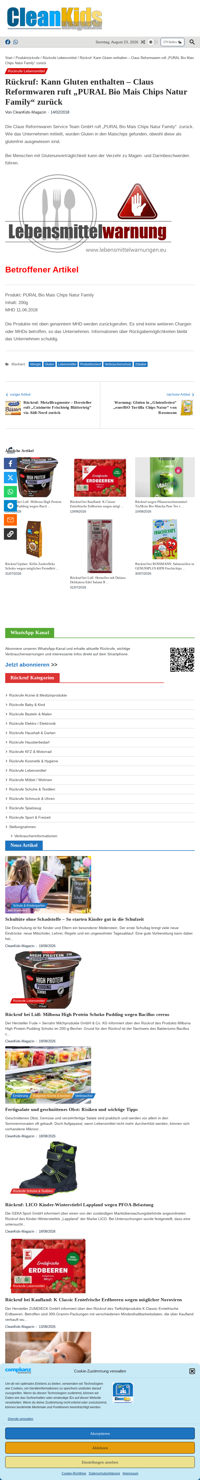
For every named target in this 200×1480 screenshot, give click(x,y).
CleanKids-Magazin (29, 112)
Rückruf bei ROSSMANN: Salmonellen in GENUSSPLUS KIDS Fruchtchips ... (164, 566)
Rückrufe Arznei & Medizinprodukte (38, 695)
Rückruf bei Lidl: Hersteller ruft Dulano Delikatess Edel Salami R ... (98, 580)
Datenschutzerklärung (104, 1473)
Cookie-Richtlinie (74, 1473)
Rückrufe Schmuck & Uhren (32, 799)
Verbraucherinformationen (35, 836)
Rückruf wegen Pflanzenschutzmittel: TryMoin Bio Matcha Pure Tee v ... (161, 504)
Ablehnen (100, 1448)
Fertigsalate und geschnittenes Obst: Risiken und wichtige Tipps (71, 1109)
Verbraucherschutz (118, 364)
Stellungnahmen (22, 827)
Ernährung (20, 1096)
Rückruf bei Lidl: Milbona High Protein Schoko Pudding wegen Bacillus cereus (87, 1014)
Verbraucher (84, 1096)
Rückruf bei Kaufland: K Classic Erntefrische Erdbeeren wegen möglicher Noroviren (93, 1299)
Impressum (130, 1473)
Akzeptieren (100, 1433)
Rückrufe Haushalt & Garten (32, 733)
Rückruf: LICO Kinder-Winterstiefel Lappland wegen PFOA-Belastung (79, 1204)
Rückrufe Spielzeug (25, 808)
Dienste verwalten (20, 1419)
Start (8, 58)
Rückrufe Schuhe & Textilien (32, 789)
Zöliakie (140, 364)
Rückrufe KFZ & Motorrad (30, 752)
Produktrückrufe (28, 58)
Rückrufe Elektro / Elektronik (32, 723)
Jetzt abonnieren (27, 665)
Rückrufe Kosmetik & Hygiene (33, 761)
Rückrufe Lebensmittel (60, 58)
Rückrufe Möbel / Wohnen (30, 780)
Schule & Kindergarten (29, 905)
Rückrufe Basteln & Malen (30, 714)
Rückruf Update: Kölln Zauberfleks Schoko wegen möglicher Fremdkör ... (31, 566)
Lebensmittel (67, 364)
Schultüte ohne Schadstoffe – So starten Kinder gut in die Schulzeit (74, 919)
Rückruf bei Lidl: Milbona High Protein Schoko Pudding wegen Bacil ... (33, 504)
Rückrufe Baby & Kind (27, 705)
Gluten (49, 364)
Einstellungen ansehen (100, 1462)
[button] (192, 1371)
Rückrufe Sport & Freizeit (30, 817)
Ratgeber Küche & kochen (51, 1096)
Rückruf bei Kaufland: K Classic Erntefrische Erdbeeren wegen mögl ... (96, 504)
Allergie (35, 364)
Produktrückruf (90, 364)
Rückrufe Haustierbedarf (29, 742)
